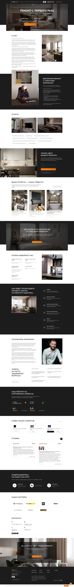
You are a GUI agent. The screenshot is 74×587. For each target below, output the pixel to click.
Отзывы (56, 570)
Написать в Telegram (45, 2)
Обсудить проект (16, 579)
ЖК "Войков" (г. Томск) (35, 211)
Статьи (48, 572)
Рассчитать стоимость (30, 24)
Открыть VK (16, 533)
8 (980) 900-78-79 (50, 1)
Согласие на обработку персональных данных (38, 577)
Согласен (66, 585)
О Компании (34, 570)
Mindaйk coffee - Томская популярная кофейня (20, 428)
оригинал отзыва (33, 443)
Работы (48, 570)
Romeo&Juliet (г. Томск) (17, 211)
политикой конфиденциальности (34, 559)
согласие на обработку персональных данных (43, 244)
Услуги (40, 570)
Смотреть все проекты (57, 186)
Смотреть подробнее (15, 215)
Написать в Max (43, 2)
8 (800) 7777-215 (50, 2)
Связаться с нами (48, 169)
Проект (16, 430)
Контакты (41, 572)
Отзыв (51, 431)
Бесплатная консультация (43, 24)
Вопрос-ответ (34, 572)
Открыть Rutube (17, 533)
